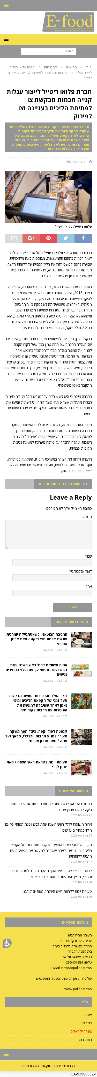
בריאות (71, 67)
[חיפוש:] (48, 50)
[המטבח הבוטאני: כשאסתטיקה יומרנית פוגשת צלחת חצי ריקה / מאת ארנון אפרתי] (81, 640)
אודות (88, 1014)
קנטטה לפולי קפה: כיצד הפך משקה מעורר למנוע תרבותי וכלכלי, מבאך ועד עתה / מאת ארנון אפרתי (36, 736)
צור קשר (86, 1023)
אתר (89, 586)
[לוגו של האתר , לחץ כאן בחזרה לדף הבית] (48, 30)
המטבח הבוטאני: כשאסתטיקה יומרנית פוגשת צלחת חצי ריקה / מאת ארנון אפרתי (36, 639)
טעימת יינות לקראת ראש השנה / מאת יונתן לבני (36, 764)
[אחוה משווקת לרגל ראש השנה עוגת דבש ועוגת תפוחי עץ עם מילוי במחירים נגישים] (81, 670)
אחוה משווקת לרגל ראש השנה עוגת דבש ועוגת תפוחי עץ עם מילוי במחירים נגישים (36, 669)
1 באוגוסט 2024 (77, 161)
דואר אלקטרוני (81, 571)
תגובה (87, 516)
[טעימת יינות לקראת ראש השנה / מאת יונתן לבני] (81, 767)
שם (89, 556)
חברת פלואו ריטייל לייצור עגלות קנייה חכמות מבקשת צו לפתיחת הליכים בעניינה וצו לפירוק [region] (49, 72)
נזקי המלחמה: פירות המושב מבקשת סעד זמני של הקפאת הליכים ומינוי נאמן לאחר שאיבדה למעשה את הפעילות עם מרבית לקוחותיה (38, 702)
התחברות (85, 1039)
